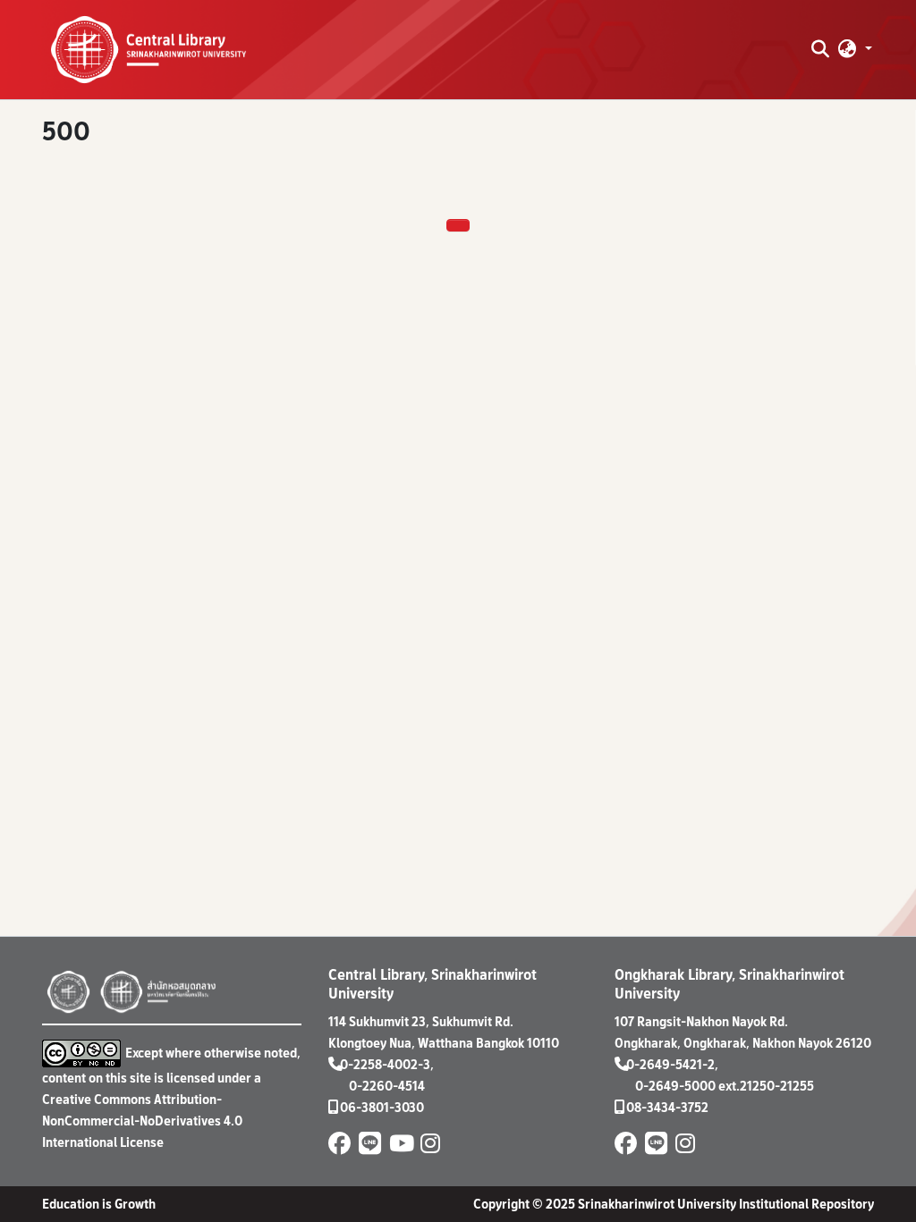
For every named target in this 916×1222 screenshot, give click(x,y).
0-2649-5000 (675, 1085)
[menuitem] (847, 49)
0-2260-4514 (387, 1085)
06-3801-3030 (382, 1107)
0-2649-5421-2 (670, 1064)
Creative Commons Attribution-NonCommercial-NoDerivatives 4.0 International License (142, 1120)
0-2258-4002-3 (385, 1064)
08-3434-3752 (667, 1107)
